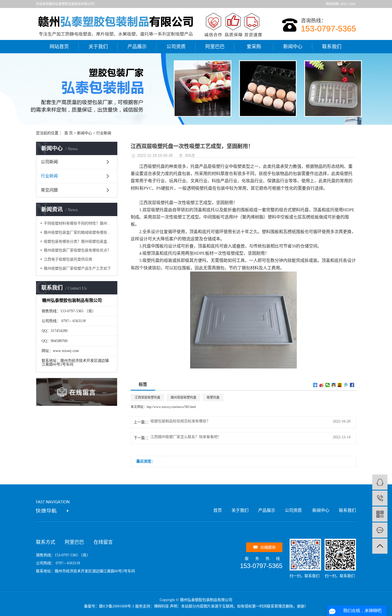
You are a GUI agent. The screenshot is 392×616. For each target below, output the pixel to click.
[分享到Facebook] (352, 385)
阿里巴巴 (215, 46)
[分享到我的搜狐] (340, 385)
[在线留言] (379, 530)
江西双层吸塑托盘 (156, 202)
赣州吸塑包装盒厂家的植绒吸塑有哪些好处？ (78, 232)
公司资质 (176, 46)
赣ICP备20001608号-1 (116, 606)
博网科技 (161, 606)
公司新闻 (49, 162)
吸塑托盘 (213, 397)
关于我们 (98, 46)
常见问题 (49, 190)
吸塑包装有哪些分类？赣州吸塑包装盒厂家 (78, 242)
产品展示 (137, 46)
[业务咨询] (379, 482)
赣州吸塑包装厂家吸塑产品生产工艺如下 (77, 268)
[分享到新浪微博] (321, 385)
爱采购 (254, 46)
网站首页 (59, 46)
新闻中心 (292, 46)
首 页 (68, 133)
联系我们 (331, 46)
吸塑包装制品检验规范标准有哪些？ (180, 421)
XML (352, 4)
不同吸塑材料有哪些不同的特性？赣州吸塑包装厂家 (78, 223)
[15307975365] (379, 498)
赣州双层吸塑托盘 (183, 397)
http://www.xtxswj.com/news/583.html (171, 407)
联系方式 (45, 542)
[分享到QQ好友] (333, 385)
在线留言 (103, 542)
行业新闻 (103, 133)
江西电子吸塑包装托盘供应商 (68, 259)
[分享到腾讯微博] (346, 385)
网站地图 (332, 4)
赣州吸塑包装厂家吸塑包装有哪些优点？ (77, 250)
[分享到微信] (327, 385)
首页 (217, 510)
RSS (344, 4)
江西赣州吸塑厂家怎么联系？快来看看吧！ (185, 437)
